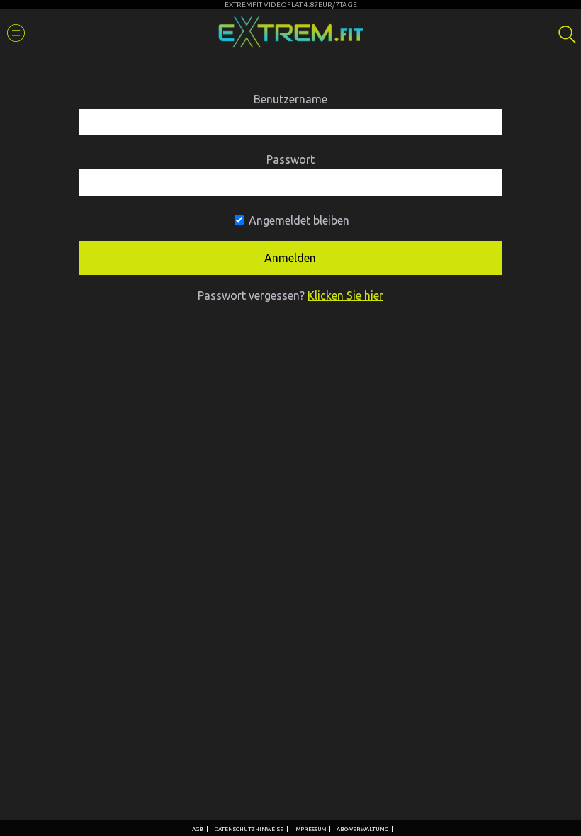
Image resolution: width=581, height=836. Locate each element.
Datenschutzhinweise (248, 829)
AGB (197, 829)
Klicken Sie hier (345, 295)
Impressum (310, 829)
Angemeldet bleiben (297, 220)
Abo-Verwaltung (362, 829)
